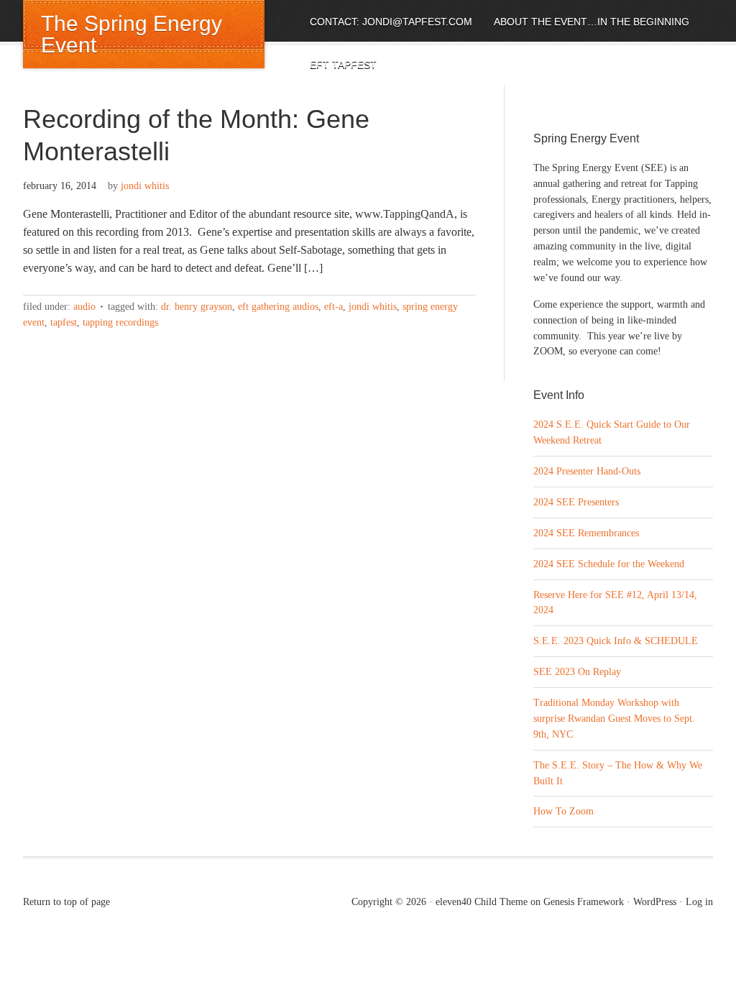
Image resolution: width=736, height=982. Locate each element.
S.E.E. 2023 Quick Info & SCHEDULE (615, 640)
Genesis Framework (583, 901)
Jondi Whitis (145, 185)
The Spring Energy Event (131, 34)
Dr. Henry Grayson (196, 306)
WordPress (654, 901)
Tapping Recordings (120, 322)
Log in (699, 901)
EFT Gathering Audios (278, 306)
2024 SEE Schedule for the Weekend (608, 564)
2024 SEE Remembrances (586, 533)
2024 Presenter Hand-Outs (586, 471)
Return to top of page (66, 901)
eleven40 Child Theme (482, 901)
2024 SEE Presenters (576, 502)
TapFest (63, 322)
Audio (84, 306)
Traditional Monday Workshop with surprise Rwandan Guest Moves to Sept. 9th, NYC (614, 718)
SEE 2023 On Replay (577, 671)
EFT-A (333, 306)
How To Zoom (563, 811)
